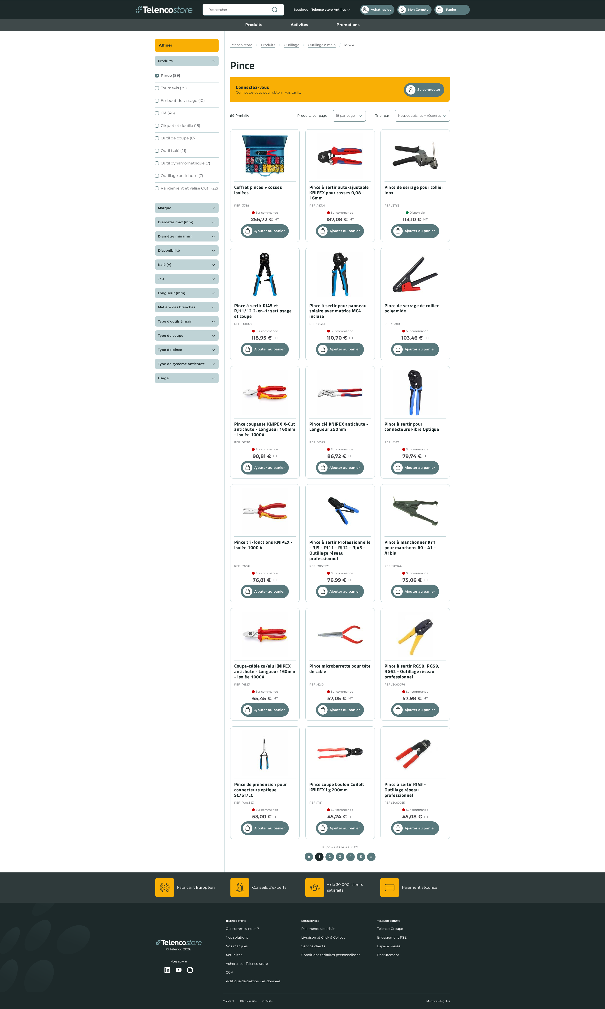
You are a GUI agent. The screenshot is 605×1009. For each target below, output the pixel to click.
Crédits (267, 1001)
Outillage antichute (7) (182, 175)
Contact (228, 1001)
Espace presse (388, 946)
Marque (164, 208)
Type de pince (170, 350)
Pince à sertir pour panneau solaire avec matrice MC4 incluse (338, 311)
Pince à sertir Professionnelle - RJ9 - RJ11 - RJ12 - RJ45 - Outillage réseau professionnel (340, 550)
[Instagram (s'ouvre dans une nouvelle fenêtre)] (190, 970)
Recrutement (388, 955)
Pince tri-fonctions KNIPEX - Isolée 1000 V (263, 544)
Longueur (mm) (171, 293)
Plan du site (248, 1001)
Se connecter (428, 89)
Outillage (291, 45)
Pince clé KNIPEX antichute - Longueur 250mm (338, 426)
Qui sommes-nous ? (242, 929)
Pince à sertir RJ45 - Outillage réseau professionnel (405, 790)
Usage (163, 378)
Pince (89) (170, 75)
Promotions (348, 24)
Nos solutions (237, 937)
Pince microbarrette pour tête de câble (340, 668)
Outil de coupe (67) (179, 138)
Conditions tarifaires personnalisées (330, 955)
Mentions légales (438, 1001)
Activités (299, 24)
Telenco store (241, 45)
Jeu (161, 279)
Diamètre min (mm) (175, 236)
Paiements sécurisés (318, 929)
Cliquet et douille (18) (180, 125)
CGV (229, 972)
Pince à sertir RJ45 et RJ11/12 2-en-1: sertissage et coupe (263, 311)
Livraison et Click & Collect (323, 937)
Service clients (313, 946)
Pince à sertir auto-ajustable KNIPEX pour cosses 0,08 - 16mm (339, 193)
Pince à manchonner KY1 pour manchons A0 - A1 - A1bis (410, 547)
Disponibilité (169, 250)
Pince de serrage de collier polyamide (412, 308)
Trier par (382, 115)
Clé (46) (168, 113)
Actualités (234, 955)
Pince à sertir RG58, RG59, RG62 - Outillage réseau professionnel (412, 671)
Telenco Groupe (390, 929)
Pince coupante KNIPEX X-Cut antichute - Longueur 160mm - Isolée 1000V (264, 429)
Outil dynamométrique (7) (185, 163)
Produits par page (312, 115)
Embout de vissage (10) (183, 100)
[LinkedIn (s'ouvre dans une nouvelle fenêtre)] (167, 970)
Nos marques (237, 946)
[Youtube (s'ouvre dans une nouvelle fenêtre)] (179, 970)
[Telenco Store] (164, 9)
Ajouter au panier (269, 231)
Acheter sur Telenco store (247, 964)
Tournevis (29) (174, 88)
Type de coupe (170, 335)
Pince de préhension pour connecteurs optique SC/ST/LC (260, 790)
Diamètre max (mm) (175, 222)
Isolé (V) (164, 265)
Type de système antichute (181, 364)
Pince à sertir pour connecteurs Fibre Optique (412, 426)
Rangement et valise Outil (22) (189, 188)
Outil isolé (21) (173, 150)
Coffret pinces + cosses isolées (258, 190)
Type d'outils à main (175, 321)
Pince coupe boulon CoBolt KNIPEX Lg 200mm (336, 787)
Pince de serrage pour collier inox (414, 190)
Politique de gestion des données (253, 981)
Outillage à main (322, 45)
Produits (253, 24)
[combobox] (243, 10)
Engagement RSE (391, 937)
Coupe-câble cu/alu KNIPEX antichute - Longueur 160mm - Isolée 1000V (264, 671)
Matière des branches (176, 307)
